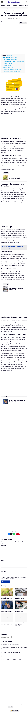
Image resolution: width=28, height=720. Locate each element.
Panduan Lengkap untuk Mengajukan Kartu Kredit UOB (14, 14)
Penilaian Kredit (7, 65)
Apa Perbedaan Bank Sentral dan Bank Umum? (17, 401)
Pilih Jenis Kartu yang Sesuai (10, 59)
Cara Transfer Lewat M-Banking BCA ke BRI (20, 610)
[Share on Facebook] (9, 534)
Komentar (3, 545)
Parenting (9, 6)
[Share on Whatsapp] (14, 534)
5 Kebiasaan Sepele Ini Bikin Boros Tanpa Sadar (14, 656)
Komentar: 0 (23, 23)
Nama (2, 560)
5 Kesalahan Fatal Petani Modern (11, 644)
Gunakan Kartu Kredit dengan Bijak (11, 71)
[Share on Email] (16, 534)
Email (2, 566)
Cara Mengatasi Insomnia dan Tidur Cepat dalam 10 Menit (15, 648)
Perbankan (21, 6)
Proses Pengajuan (7, 63)
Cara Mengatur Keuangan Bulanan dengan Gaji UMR (15, 177)
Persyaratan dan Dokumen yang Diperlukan (13, 61)
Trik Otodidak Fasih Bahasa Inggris (11, 652)
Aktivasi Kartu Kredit (8, 67)
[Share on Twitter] (11, 534)
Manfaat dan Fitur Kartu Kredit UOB (12, 69)
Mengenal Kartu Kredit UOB (10, 57)
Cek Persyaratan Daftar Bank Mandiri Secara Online (7, 623)
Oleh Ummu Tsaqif (5, 23)
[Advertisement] (14, 39)
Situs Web (3, 571)
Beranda (3, 6)
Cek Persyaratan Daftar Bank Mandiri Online (16, 289)
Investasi (15, 6)
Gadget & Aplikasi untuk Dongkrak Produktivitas (14, 660)
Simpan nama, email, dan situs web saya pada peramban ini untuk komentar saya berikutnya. (13, 578)
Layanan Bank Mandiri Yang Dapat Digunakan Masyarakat (21, 624)
